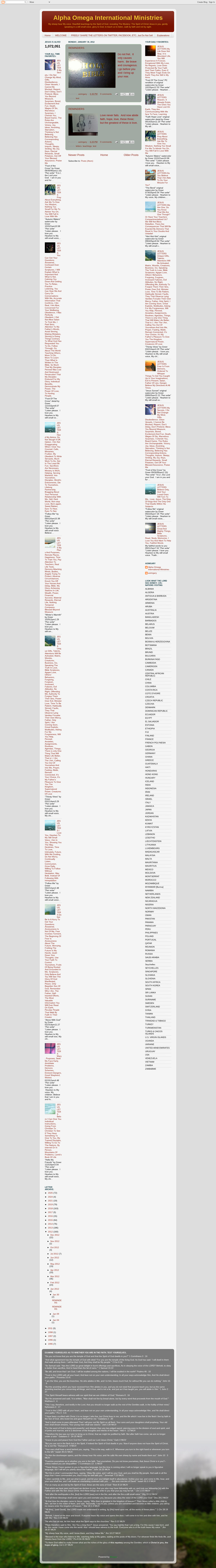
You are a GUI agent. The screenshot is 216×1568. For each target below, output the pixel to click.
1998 (50, 1332)
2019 (50, 1204)
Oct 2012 (54, 1247)
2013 (50, 1228)
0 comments (106, 94)
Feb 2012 (54, 1283)
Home (48, 35)
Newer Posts (76, 154)
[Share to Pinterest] (132, 94)
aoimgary (83, 94)
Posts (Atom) (87, 161)
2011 (50, 1328)
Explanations (163, 35)
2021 (50, 1201)
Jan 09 (56, 1314)
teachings (87, 146)
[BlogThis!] (124, 94)
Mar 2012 (54, 1276)
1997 (50, 1336)
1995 (50, 1344)
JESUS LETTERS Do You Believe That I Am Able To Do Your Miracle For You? (158, 178)
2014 (50, 1224)
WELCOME (61, 35)
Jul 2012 (54, 1254)
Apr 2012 (54, 1270)
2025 (50, 1193)
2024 (50, 1197)
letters (79, 146)
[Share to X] (127, 94)
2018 (50, 1208)
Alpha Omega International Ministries (108, 17)
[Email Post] (116, 94)
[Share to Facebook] (130, 94)
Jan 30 (56, 1295)
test (77, 98)
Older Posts (131, 154)
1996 (50, 1340)
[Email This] (121, 94)
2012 (50, 1232)
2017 (50, 1212)
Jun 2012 (54, 1258)
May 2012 (55, 1264)
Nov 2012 (54, 1241)
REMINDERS (76, 47)
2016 (50, 1216)
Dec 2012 (54, 1235)
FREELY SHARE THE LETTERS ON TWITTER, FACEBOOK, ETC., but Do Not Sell (112, 35)
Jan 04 (56, 1320)
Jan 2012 (54, 1289)
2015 (50, 1220)
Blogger (113, 1557)
